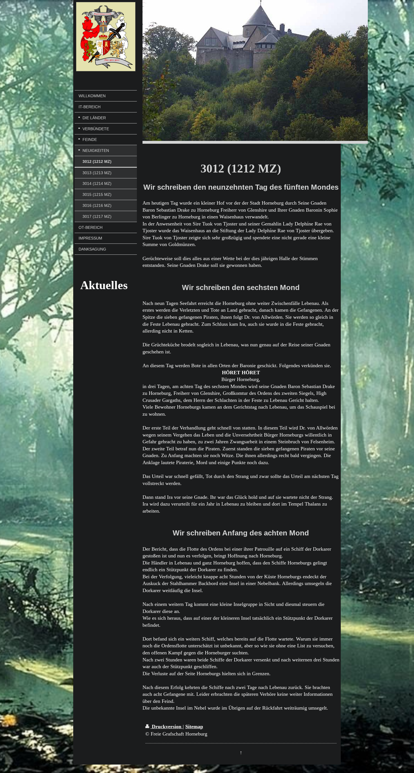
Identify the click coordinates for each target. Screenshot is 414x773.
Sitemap (194, 726)
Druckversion (166, 726)
